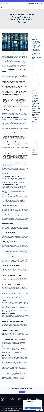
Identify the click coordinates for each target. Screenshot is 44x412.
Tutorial (33, 70)
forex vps (37, 85)
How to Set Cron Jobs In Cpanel (35, 104)
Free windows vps (35, 91)
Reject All (28, 408)
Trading (33, 127)
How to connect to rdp (35, 98)
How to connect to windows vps (35, 101)
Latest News (34, 68)
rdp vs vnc (33, 121)
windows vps (34, 142)
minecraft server (34, 110)
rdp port (36, 119)
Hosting (33, 66)
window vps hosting (35, 146)
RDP (32, 119)
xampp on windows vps (35, 154)
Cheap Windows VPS (35, 81)
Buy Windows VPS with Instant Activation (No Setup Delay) (36, 50)
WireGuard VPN (34, 148)
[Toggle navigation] (41, 7)
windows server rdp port (36, 140)
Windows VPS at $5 (35, 144)
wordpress (33, 150)
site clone (38, 125)
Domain (33, 85)
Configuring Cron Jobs (35, 83)
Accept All (36, 408)
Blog (23, 12)
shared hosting (34, 123)
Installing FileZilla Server (36, 106)
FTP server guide (34, 93)
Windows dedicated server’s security (17, 186)
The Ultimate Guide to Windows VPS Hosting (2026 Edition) (36, 57)
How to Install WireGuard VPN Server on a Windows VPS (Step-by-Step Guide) (36, 42)
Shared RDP (34, 125)
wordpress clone (34, 152)
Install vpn (33, 108)
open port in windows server (35, 115)
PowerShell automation (35, 117)
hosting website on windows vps (35, 96)
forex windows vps (35, 87)
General (19, 25)
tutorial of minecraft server (36, 129)
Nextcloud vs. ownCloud (36, 112)
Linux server (38, 108)
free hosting (34, 89)
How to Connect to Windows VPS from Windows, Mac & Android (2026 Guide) (36, 46)
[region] (32, 405)
